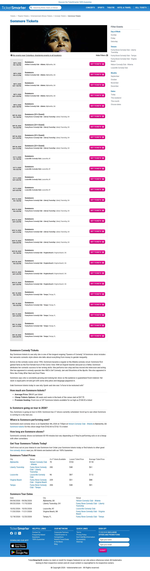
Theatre (110, 7)
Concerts (90, 7)
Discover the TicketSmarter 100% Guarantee (75, 2)
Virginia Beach (16, 480)
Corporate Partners (61, 532)
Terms (78, 532)
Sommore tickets (17, 427)
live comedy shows (18, 450)
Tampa (12, 485)
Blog (56, 544)
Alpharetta (14, 462)
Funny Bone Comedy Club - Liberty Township (38, 469)
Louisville (14, 475)
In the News (58, 542)
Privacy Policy (81, 535)
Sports (101, 7)
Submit (103, 550)
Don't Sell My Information (85, 537)
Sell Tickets (141, 7)
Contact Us (36, 532)
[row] (58, 64)
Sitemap (79, 542)
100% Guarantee (38, 539)
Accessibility (81, 539)
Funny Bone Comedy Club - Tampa (38, 486)
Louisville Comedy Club (85, 509)
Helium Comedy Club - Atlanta (80, 424)
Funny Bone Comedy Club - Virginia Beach (38, 481)
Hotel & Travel (124, 7)
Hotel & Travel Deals (61, 539)
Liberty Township (17, 467)
